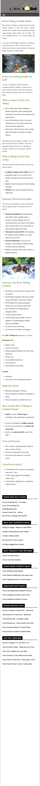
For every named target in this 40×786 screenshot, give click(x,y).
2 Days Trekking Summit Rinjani (12, 571)
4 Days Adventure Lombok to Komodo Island (16, 631)
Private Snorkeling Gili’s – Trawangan (14, 502)
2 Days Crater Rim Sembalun (11, 560)
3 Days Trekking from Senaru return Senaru (16, 595)
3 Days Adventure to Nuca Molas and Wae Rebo (17, 655)
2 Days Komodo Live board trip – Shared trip (16, 614)
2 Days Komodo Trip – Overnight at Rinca (15, 619)
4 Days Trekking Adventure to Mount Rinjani (16, 579)
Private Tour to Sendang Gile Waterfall (14, 516)
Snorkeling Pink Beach (9, 509)
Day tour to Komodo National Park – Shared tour (17, 610)
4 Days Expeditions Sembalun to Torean (14, 599)
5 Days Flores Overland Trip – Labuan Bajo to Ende (18, 659)
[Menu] (3, 14)
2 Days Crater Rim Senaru (10, 555)
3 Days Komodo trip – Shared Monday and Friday (18, 623)
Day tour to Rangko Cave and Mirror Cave (15, 643)
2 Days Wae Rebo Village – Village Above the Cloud (18, 647)
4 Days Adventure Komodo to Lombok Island (16, 627)
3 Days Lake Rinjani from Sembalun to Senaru (17, 590)
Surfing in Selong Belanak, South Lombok (15, 531)
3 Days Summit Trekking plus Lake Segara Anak (17, 575)
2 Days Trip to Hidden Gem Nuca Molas (14, 651)
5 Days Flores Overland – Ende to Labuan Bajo (17, 664)
